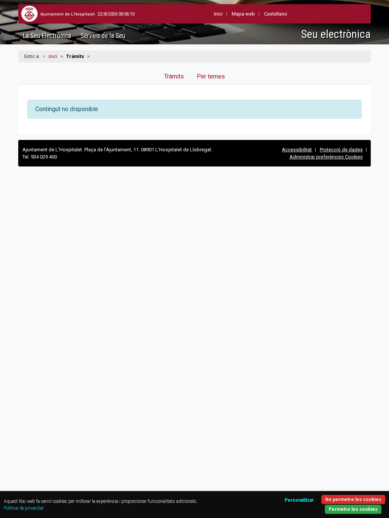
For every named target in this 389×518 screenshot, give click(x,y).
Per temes (211, 76)
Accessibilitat (297, 149)
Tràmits (174, 76)
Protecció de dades (341, 149)
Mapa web (243, 14)
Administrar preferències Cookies (326, 157)
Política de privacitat (24, 508)
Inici (53, 56)
